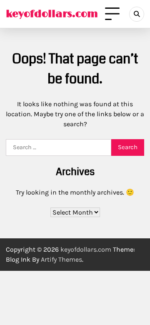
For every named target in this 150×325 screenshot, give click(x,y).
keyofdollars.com (52, 14)
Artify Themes (61, 259)
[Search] (136, 14)
